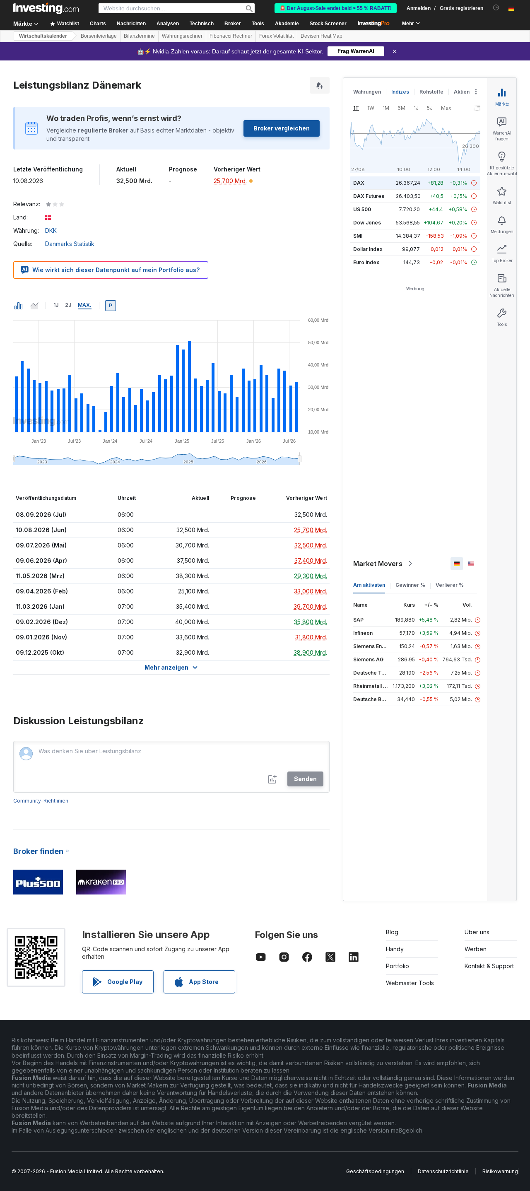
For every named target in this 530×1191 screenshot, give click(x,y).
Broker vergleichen (281, 128)
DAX (358, 183)
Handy (395, 948)
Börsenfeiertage (99, 36)
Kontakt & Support (489, 965)
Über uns (477, 931)
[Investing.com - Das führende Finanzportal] (46, 8)
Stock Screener (328, 24)
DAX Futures (368, 196)
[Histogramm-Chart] (18, 305)
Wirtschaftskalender (43, 36)
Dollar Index (368, 249)
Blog (392, 931)
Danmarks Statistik (69, 243)
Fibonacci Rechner (231, 36)
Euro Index (366, 262)
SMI (357, 236)
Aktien (462, 92)
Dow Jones (367, 222)
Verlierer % (450, 585)
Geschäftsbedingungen (375, 1171)
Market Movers (377, 563)
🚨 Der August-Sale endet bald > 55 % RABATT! (335, 8)
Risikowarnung (500, 1171)
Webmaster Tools (410, 982)
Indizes (400, 92)
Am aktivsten (369, 585)
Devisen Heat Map (321, 36)
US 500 (362, 209)
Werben (476, 948)
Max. (85, 305)
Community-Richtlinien (40, 801)
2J (68, 305)
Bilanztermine (139, 36)
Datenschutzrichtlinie (443, 1171)
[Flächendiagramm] (34, 305)
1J (55, 305)
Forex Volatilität (276, 36)
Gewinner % (410, 585)
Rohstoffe (431, 92)
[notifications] (496, 8)
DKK (51, 230)
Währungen (367, 92)
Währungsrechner (182, 36)
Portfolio (397, 965)
